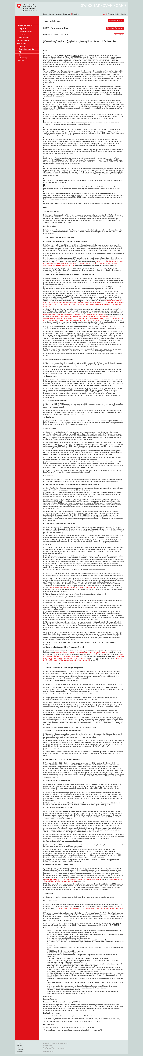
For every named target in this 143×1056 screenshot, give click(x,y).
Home (45, 14)
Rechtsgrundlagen (23, 40)
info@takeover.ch (48, 1051)
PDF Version (119, 35)
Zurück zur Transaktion (115, 28)
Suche (21, 55)
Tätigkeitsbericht (24, 37)
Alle (20, 52)
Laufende (22, 46)
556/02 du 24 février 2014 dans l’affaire (83, 659)
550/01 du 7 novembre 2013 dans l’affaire (83, 657)
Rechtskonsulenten (25, 32)
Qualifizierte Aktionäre (26, 49)
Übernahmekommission (25, 26)
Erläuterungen (24, 58)
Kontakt (51, 14)
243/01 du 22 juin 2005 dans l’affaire (72, 587)
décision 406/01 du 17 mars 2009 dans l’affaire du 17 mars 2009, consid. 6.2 (83, 319)
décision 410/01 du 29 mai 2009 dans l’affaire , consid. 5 (87, 318)
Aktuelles (59, 14)
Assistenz (22, 34)
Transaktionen (22, 43)
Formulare (20, 61)
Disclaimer (75, 14)
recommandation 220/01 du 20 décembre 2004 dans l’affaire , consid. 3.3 (74, 315)
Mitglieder (22, 29)
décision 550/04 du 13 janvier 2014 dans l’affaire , (82, 653)
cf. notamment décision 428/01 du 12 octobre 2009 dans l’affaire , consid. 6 (82, 302)
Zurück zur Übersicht (116, 21)
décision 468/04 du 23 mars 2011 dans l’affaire (72, 879)
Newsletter (67, 14)
